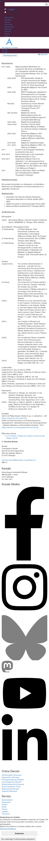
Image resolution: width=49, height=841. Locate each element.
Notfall (4, 807)
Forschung (8, 24)
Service (7, 33)
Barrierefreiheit (7, 800)
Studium (7, 22)
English (43, 54)
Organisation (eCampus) (10, 777)
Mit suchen (13, 9)
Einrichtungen (9, 26)
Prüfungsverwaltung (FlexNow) (13, 779)
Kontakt (4, 804)
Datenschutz (6, 802)
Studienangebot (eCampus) (12, 775)
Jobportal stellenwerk (9, 791)
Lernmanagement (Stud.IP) (11, 782)
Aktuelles (8, 20)
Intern (7, 36)
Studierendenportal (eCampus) (13, 784)
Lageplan (5, 811)
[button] (4, 50)
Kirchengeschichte (10, 55)
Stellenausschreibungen (10, 789)
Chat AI (4, 786)
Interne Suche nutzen (13, 12)
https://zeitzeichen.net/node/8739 (14, 418)
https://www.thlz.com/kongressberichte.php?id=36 (20, 427)
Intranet (4, 809)
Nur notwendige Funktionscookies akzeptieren (18, 839)
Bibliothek (8, 29)
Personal (8, 31)
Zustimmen (19, 833)
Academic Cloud (14, 786)
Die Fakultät (9, 17)
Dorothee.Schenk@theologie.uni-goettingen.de (19, 460)
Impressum (6, 814)
